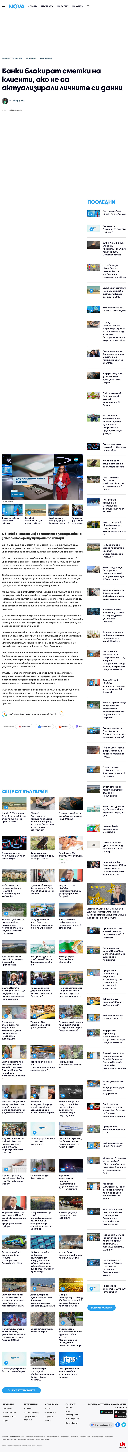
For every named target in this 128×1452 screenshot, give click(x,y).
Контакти (74, 1436)
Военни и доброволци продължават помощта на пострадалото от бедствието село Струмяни (13, 926)
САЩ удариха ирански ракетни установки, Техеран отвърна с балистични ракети (114, 1110)
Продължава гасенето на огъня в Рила (70, 1064)
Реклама (5, 1436)
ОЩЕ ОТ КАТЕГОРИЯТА (21, 1390)
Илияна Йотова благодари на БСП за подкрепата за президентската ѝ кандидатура (13, 993)
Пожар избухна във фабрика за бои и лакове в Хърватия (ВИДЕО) (113, 752)
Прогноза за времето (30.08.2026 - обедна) (14, 1369)
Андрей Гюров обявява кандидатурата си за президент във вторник (70, 890)
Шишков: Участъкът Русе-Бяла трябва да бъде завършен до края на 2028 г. (14, 817)
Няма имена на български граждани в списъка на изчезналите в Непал (114, 483)
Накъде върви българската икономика (66, 959)
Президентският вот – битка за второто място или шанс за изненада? (41, 923)
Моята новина (9, 1416)
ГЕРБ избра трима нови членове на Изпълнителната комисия (69, 1372)
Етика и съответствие (26, 1439)
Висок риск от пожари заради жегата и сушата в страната (70, 923)
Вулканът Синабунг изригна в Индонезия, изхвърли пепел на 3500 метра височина (114, 249)
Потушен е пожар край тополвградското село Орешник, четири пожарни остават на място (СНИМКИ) (41, 1220)
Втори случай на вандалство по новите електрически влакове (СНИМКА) (12, 1257)
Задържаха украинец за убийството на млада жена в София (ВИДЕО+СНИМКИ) (71, 1026)
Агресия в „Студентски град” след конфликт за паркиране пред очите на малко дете (42, 1107)
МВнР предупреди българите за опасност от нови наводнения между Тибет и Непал (113, 573)
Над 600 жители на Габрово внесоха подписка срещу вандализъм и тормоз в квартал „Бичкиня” (13, 1145)
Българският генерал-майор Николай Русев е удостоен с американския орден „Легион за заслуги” (112, 424)
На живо (77, 6)
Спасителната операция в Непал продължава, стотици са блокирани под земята (112, 1267)
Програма (47, 6)
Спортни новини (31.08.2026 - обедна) (114, 212)
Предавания (50, 1412)
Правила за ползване (9, 1439)
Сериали (49, 1416)
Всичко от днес (10, 1412)
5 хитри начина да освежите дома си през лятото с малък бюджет (113, 636)
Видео (5, 1421)
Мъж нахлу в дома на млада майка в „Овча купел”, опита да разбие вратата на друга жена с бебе (13, 1107)
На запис (63, 6)
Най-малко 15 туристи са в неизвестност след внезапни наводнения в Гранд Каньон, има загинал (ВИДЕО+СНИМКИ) (114, 660)
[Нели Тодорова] (5, 101)
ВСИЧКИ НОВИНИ (101, 1307)
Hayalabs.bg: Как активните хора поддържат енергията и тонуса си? (114, 528)
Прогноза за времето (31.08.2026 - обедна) (114, 229)
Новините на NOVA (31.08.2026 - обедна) (114, 309)
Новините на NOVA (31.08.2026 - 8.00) (113, 1144)
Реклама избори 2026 (17, 1436)
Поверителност (97, 1436)
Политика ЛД (109, 1436)
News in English (72, 1423)
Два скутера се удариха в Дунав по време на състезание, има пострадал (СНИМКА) (42, 1300)
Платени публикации (43, 1439)
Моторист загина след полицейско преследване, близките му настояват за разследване (69, 1108)
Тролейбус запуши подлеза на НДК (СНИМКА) (69, 1215)
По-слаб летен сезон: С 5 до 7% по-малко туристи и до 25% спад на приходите (71, 992)
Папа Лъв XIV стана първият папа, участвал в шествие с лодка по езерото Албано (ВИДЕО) (14, 1334)
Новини (33, 6)
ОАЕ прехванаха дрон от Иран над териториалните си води (113, 847)
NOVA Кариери (72, 1419)
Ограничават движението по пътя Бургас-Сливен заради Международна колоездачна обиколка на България (71, 1337)
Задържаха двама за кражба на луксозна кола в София (70, 816)
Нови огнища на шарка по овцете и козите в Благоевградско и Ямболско (12, 890)
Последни (7, 1408)
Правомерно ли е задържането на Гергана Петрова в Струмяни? (41, 992)
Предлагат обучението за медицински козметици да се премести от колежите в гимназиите (11, 1030)
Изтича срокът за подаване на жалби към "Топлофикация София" (13, 1179)
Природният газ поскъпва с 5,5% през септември (13, 856)
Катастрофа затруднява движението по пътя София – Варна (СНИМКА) (42, 1374)
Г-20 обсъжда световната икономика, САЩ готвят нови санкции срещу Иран (114, 271)
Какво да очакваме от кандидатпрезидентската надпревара (42, 1066)
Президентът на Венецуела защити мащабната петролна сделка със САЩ (113, 357)
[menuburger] (3, 6)
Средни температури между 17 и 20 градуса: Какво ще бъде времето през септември (71, 1300)
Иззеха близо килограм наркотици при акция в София (70, 1255)
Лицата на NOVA (31, 1412)
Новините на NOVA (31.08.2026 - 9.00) (113, 1017)
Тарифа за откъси (53, 1436)
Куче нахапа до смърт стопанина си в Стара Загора (42, 856)
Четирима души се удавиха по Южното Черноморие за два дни (41, 960)
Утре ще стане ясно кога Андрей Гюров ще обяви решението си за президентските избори (14, 1219)
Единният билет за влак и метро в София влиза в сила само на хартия (42, 889)
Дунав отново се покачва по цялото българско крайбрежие (12, 960)
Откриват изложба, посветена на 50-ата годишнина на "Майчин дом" (70, 1142)
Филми (47, 1421)
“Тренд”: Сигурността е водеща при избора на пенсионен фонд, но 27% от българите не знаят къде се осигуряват (42, 821)
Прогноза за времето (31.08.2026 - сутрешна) (42, 1141)
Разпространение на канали (35, 1436)
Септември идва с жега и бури (40, 1176)
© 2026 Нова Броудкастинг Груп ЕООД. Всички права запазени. (22, 1445)
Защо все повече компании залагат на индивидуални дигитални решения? (113, 615)
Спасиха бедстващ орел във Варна (41, 1330)
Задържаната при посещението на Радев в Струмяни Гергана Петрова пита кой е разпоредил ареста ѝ (13, 1070)
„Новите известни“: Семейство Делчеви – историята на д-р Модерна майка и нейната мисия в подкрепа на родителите (106, 913)
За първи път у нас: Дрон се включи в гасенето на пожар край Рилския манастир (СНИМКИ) (13, 1300)
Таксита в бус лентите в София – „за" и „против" (40, 1025)
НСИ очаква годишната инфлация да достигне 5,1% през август (113, 506)
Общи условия (85, 1436)
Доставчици (65, 1436)
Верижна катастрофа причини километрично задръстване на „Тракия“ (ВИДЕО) (68, 1182)
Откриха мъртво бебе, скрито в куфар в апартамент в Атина (112, 399)
